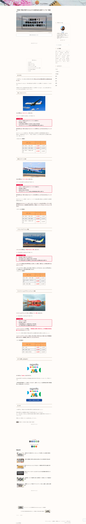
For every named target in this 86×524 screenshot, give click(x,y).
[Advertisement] (34, 39)
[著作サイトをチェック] (32, 446)
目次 (33, 60)
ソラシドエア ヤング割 (32, 66)
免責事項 (53, 521)
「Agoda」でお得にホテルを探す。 (34, 400)
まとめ (30, 70)
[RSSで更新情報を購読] (36, 446)
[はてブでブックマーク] (34, 441)
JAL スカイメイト (31, 63)
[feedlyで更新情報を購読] (34, 446)
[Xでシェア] (30, 441)
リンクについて (63, 521)
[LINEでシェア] (36, 441)
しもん (62, 31)
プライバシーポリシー (48, 521)
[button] (38, 441)
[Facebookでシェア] (32, 441)
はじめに (30, 62)
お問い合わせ (68, 521)
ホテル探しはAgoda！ (32, 69)
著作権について (58, 521)
